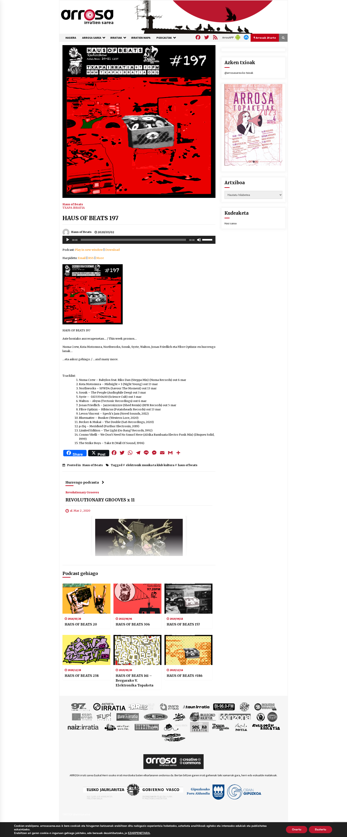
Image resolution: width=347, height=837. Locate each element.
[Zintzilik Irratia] (173, 737)
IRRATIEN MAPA (140, 37)
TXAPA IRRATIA (73, 208)
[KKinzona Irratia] (235, 716)
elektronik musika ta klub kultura (150, 465)
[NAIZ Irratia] (83, 727)
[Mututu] (199, 240)
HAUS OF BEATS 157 (183, 624)
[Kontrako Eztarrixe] (260, 716)
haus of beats (187, 465)
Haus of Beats (72, 204)
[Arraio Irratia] (141, 706)
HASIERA (70, 37)
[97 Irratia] (81, 706)
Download (112, 250)
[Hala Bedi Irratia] (155, 716)
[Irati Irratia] (179, 716)
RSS (91, 258)
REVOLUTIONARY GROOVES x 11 (100, 500)
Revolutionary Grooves (82, 492)
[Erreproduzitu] (68, 240)
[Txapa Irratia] (220, 727)
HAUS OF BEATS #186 (184, 676)
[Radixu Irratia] (175, 727)
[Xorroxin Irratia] (266, 727)
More (100, 258)
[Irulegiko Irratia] (202, 716)
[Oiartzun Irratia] (117, 727)
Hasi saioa (231, 223)
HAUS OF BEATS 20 (81, 624)
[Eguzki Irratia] (265, 706)
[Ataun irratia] (196, 706)
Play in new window (89, 250)
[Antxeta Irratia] (109, 706)
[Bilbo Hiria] (224, 706)
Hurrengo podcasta (82, 482)
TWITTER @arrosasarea (76, 814)
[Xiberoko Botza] (240, 727)
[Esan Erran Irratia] (82, 716)
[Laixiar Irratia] (272, 716)
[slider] (207, 239)
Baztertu (320, 829)
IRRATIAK (116, 37)
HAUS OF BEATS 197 (90, 218)
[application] (138, 240)
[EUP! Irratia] (104, 716)
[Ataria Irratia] (170, 706)
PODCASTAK (164, 37)
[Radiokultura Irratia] (146, 727)
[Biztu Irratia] (244, 706)
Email (82, 258)
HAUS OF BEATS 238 (82, 676)
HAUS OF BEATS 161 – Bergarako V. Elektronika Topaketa (134, 680)
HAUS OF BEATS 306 (133, 624)
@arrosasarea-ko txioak (239, 73)
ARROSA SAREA (91, 37)
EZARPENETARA (139, 833)
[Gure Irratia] (127, 716)
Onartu (296, 829)
